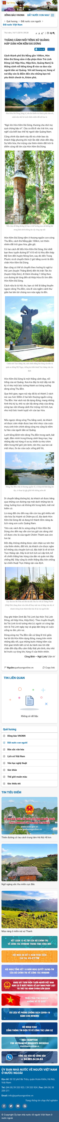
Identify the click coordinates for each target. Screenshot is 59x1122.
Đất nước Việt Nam (12, 24)
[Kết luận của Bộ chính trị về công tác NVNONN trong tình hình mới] (29, 942)
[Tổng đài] (29, 1057)
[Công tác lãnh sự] (29, 1028)
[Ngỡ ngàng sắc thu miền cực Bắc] (29, 862)
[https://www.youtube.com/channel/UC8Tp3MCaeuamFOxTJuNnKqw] (17, 1106)
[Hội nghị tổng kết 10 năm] (29, 970)
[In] (48, 33)
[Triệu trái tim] (29, 999)
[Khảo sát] (29, 985)
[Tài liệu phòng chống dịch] (29, 1014)
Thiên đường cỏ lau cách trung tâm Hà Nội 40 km (26, 837)
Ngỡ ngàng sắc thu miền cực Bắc (18, 884)
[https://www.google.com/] (24, 1106)
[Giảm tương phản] (54, 33)
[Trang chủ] (29, 5)
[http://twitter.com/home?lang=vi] (10, 1106)
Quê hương (12, 21)
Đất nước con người (39, 15)
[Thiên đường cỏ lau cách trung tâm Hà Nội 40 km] (29, 815)
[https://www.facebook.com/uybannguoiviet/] (4, 1106)
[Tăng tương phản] (51, 33)
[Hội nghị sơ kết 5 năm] (29, 956)
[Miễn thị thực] (29, 1042)
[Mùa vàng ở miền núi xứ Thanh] (29, 909)
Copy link (50, 667)
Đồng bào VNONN (14, 15)
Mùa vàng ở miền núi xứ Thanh (17, 931)
